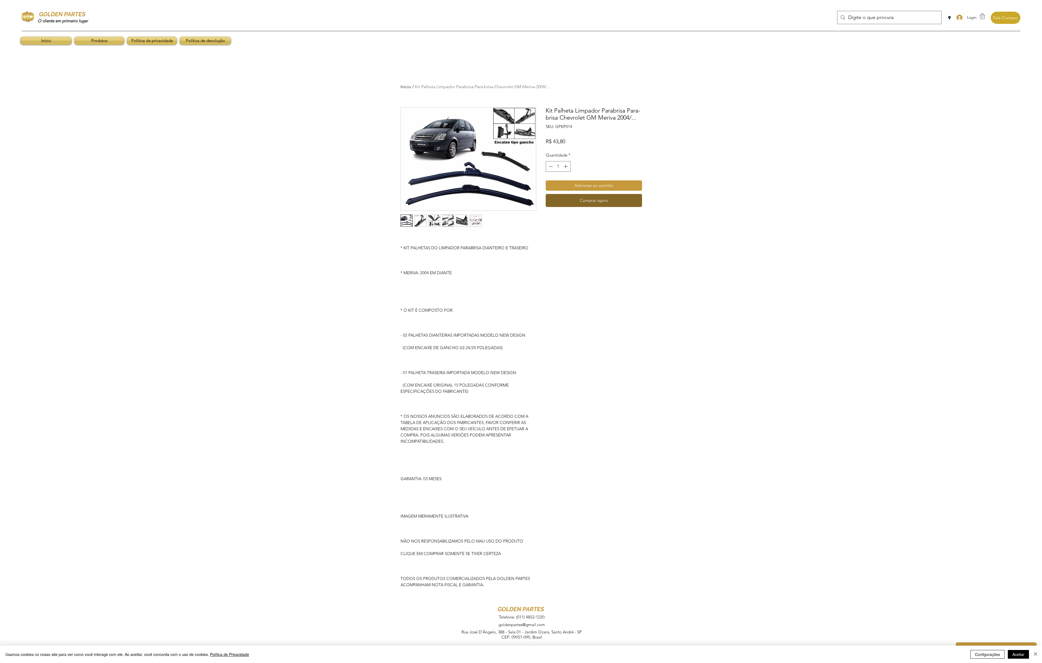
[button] (982, 16)
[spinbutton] (558, 166)
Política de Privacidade (229, 654)
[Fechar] (1035, 654)
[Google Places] (949, 18)
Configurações (987, 654)
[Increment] (566, 166)
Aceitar (1018, 654)
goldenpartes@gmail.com (521, 624)
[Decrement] (550, 166)
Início (406, 86)
